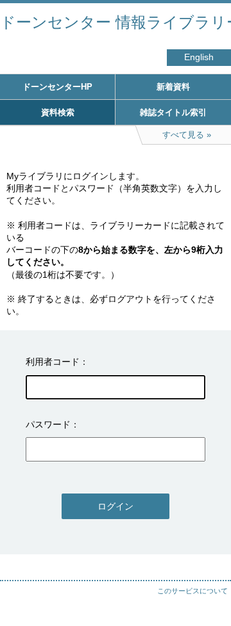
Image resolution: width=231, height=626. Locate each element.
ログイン (115, 506)
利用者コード (53, 362)
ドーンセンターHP (57, 87)
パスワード (48, 424)
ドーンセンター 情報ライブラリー (115, 22)
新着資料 (173, 87)
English (199, 57)
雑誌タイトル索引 (173, 112)
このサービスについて (192, 591)
